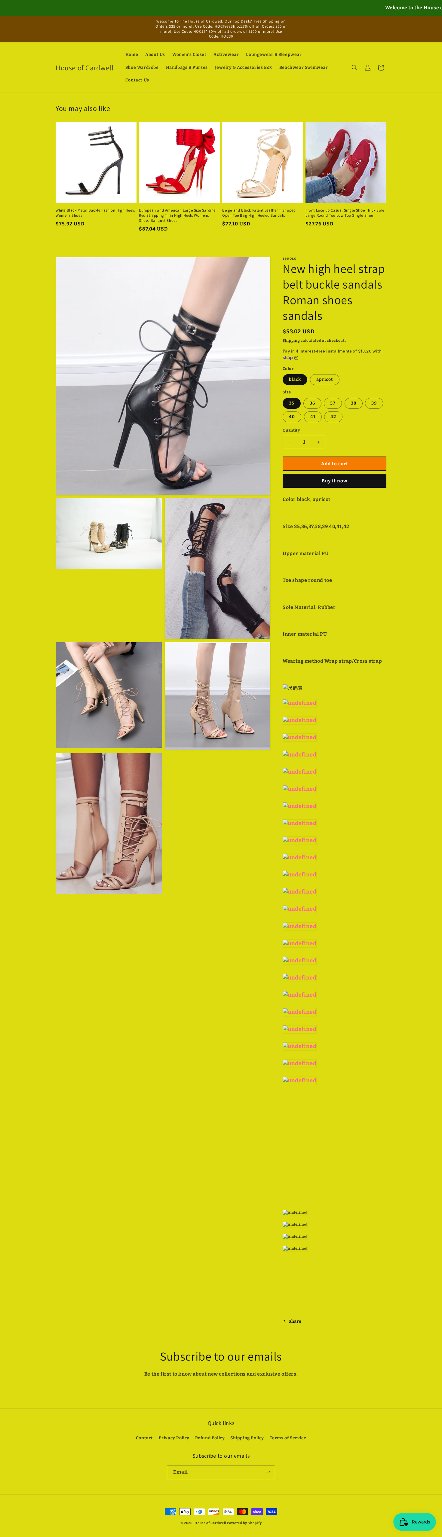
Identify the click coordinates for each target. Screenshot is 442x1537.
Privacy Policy (174, 1438)
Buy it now (335, 481)
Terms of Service (288, 1438)
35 (291, 403)
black (295, 379)
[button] (354, 67)
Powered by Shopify (244, 1523)
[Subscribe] (268, 1472)
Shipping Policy (247, 1438)
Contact (144, 1438)
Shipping (291, 340)
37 (333, 403)
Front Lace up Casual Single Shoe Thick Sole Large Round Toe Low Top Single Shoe (344, 213)
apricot (324, 379)
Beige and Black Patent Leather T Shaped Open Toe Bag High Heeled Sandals (259, 213)
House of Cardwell (210, 1523)
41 (312, 416)
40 (292, 416)
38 (353, 403)
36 (312, 403)
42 (333, 416)
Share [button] (295, 1321)
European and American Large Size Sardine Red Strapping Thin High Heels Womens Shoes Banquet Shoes (177, 215)
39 (374, 403)
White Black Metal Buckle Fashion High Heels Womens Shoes (95, 213)
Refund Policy (210, 1438)
